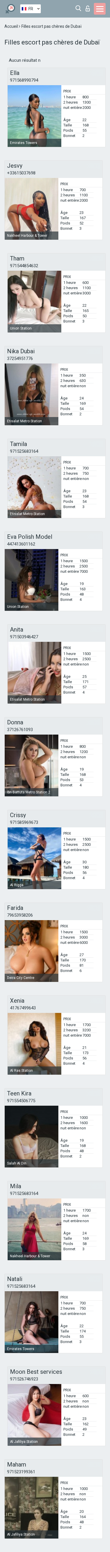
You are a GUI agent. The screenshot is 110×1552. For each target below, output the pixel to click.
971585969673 (24, 822)
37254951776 (20, 358)
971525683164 (24, 451)
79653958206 (20, 915)
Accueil (11, 26)
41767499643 (23, 1008)
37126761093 (20, 729)
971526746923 (24, 1379)
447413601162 (21, 544)
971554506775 (21, 1100)
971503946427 (24, 636)
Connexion (89, 6)
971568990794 (24, 80)
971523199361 (21, 1471)
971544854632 (24, 265)
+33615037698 (21, 173)
